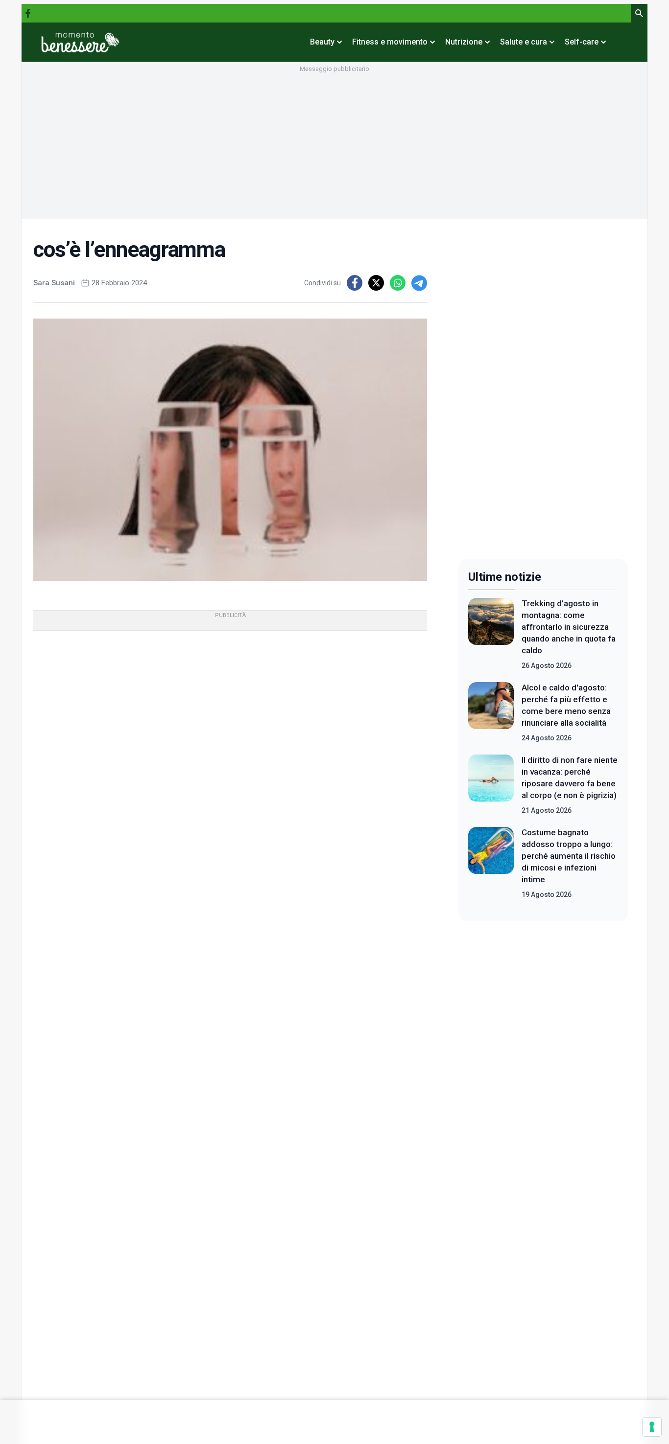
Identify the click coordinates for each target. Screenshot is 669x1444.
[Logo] (80, 42)
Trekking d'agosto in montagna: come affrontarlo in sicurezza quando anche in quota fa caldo (569, 626)
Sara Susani (54, 282)
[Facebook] (28, 13)
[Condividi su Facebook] (354, 283)
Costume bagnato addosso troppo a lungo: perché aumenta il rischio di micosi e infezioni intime (569, 855)
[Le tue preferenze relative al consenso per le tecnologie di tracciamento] (652, 1427)
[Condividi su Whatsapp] (398, 283)
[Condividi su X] (376, 283)
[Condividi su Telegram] (419, 283)
